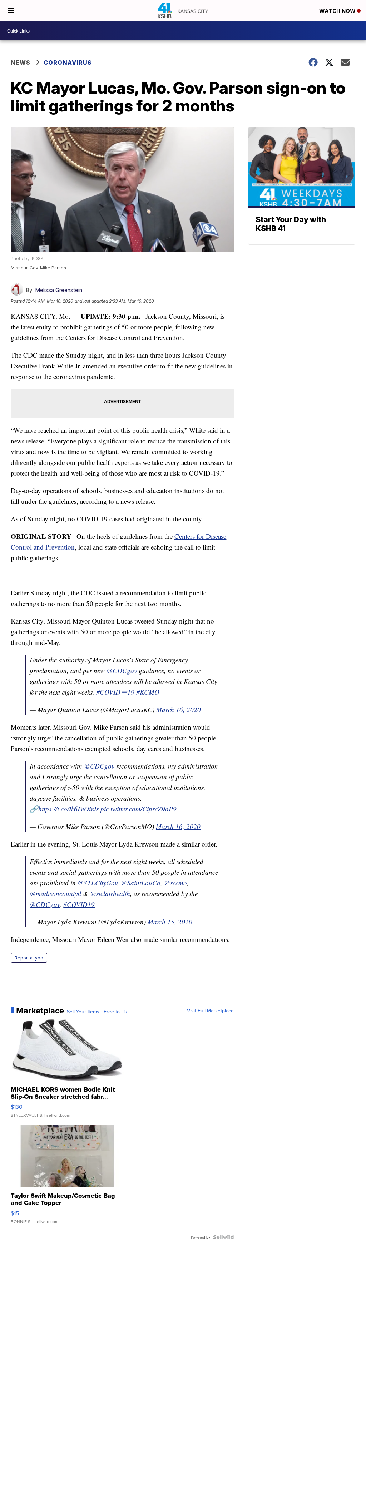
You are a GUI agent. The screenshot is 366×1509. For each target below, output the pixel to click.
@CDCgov (122, 670)
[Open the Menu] (10, 10)
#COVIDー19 (115, 692)
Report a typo (29, 958)
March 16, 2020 (178, 709)
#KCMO (147, 692)
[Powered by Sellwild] (223, 1237)
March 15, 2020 (170, 921)
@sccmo (175, 882)
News (20, 62)
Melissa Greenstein (58, 290)
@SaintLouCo (140, 882)
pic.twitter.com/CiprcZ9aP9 (138, 808)
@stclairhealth (110, 893)
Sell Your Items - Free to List (98, 1011)
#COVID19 (79, 904)
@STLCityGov (97, 882)
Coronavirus (68, 62)
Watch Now (338, 11)
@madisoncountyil (55, 893)
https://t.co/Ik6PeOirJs (68, 808)
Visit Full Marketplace (210, 1010)
